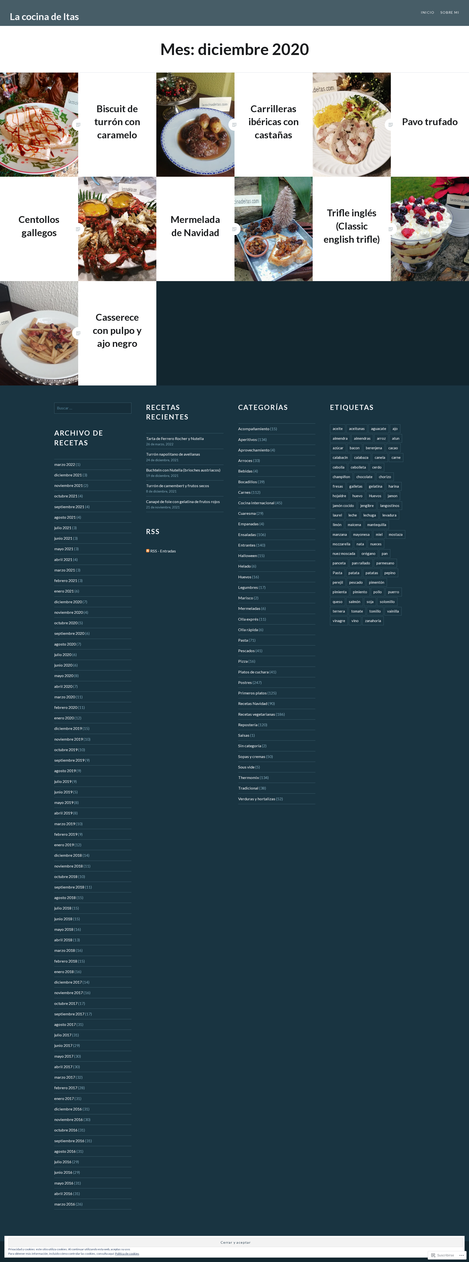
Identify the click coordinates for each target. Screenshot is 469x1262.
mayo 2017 (63, 1056)
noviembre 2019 (68, 739)
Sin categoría (249, 745)
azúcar (338, 448)
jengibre (367, 505)
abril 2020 (63, 686)
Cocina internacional (256, 502)
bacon (355, 448)
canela (380, 457)
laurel (337, 515)
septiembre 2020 (69, 633)
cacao (393, 448)
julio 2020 (62, 654)
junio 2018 (63, 918)
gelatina (375, 486)
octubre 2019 (65, 749)
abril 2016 (63, 1193)
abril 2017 (63, 1066)
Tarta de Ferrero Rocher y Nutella (175, 438)
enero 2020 (64, 717)
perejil (338, 582)
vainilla (393, 611)
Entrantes (247, 545)
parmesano (385, 563)
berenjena (374, 448)
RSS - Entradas (163, 551)
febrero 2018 (65, 961)
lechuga (369, 515)
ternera (339, 611)
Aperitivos (247, 439)
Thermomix (248, 777)
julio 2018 (62, 908)
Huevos (244, 576)
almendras (362, 438)
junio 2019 (63, 792)
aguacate (378, 428)
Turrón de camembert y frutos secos (177, 485)
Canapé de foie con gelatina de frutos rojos (183, 501)
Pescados (246, 650)
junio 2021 (63, 538)
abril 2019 (63, 813)
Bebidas (245, 471)
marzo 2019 (64, 823)
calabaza (361, 457)
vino (355, 620)
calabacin (340, 457)
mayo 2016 (63, 1183)
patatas (372, 573)
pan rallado (361, 563)
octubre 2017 (65, 1003)
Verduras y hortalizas (256, 798)
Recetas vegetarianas (256, 714)
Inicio (427, 12)
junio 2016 (63, 1172)
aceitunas (357, 428)
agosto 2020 (65, 644)
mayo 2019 (63, 802)
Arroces (245, 460)
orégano (368, 553)
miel (379, 534)
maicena (354, 524)
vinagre (339, 620)
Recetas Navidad (252, 703)
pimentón (376, 582)
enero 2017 (64, 1098)
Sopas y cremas (251, 756)
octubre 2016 (65, 1130)
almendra (340, 438)
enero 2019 (64, 844)
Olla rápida (248, 629)
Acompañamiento (253, 428)
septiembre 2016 (69, 1140)
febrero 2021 (65, 580)
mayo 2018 (63, 929)
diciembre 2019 (68, 728)
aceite (338, 428)
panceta (339, 563)
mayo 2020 (63, 675)
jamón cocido (343, 505)
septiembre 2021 (69, 506)
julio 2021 (62, 527)
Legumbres (248, 587)
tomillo (375, 611)
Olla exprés (248, 619)
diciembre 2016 (68, 1109)
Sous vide (246, 767)
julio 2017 (62, 1034)
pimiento (360, 592)
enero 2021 (64, 591)
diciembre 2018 (68, 855)
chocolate (364, 476)
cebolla (338, 467)
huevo (357, 496)
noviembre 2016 (68, 1119)
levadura (389, 515)
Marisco (245, 597)
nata (360, 544)
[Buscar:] (92, 408)
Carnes (244, 492)
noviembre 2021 (68, 485)
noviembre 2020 (68, 612)
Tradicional (248, 788)
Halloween (247, 555)
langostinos (389, 505)
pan (385, 553)
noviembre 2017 (68, 992)
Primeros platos (252, 693)
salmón (354, 601)
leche (352, 515)
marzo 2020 (64, 696)
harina (394, 486)
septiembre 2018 (69, 887)
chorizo (385, 476)
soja (370, 601)
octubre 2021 (65, 496)
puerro (393, 592)
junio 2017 (63, 1045)
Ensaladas (247, 534)
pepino (389, 573)
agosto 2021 (65, 517)
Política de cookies (127, 1253)
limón (337, 524)
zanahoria (373, 620)
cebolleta (358, 467)
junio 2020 (63, 665)
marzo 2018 (64, 950)
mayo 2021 (63, 548)
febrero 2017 (65, 1087)
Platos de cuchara (253, 671)
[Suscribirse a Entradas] (147, 551)
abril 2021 (63, 559)
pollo (377, 592)
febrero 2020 (65, 707)
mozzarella (341, 544)
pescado (356, 582)
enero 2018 (64, 971)
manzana (340, 534)
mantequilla (376, 524)
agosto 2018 (65, 897)
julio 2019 (62, 781)
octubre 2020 (65, 622)
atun (395, 438)
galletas (355, 486)
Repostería (247, 724)
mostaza (396, 534)
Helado (244, 566)
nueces (376, 544)
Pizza (243, 661)
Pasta (243, 640)
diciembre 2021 (68, 474)
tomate (357, 611)
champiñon (341, 476)
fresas (338, 486)
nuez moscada (344, 553)
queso (337, 601)
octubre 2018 (65, 876)
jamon (392, 496)
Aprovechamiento (254, 450)
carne (396, 457)
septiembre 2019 (69, 760)
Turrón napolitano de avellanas (173, 454)
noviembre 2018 (68, 866)
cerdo (377, 467)
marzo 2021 (64, 570)
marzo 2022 (64, 464)
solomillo (387, 601)
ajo (395, 428)
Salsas (243, 735)
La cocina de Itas (44, 16)
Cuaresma (247, 513)
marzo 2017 (64, 1077)
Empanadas (248, 523)
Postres (245, 682)
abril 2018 (63, 939)
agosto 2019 (65, 770)
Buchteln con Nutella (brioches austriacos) (183, 470)
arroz (381, 438)
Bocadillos (247, 481)
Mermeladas (249, 608)
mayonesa (361, 534)
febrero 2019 (65, 834)
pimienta (340, 592)
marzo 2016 (64, 1204)
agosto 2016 (65, 1151)
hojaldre (339, 496)
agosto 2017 (65, 1024)
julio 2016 (62, 1161)
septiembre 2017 (69, 1013)
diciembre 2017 (68, 982)
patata (354, 573)
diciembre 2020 (68, 601)
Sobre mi (449, 12)
